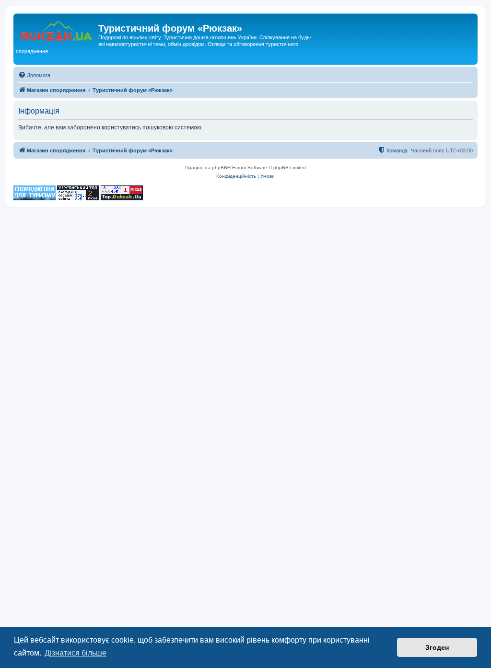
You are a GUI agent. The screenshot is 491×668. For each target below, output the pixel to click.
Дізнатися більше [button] (75, 653)
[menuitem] (34, 75)
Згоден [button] (437, 647)
